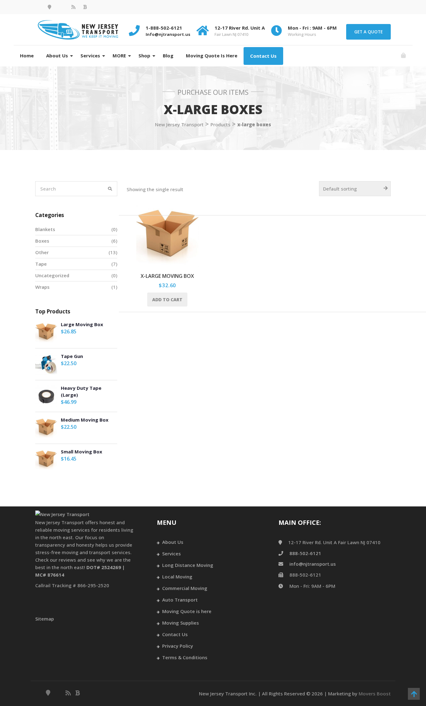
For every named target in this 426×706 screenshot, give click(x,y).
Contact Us (263, 56)
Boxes (42, 241)
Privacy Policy (177, 646)
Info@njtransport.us (168, 34)
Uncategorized (52, 275)
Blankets (45, 229)
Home (27, 55)
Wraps (42, 287)
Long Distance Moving (187, 565)
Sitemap (44, 619)
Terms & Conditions (184, 657)
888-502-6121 (305, 553)
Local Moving (177, 576)
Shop (144, 55)
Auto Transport (180, 600)
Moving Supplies (180, 623)
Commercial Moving (184, 588)
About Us (57, 55)
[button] (403, 55)
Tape (41, 264)
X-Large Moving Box (167, 276)
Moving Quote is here (211, 55)
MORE (119, 55)
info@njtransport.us (312, 564)
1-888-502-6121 (164, 28)
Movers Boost (375, 693)
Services (90, 55)
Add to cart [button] (167, 299)
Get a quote (368, 32)
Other (42, 252)
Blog (168, 55)
